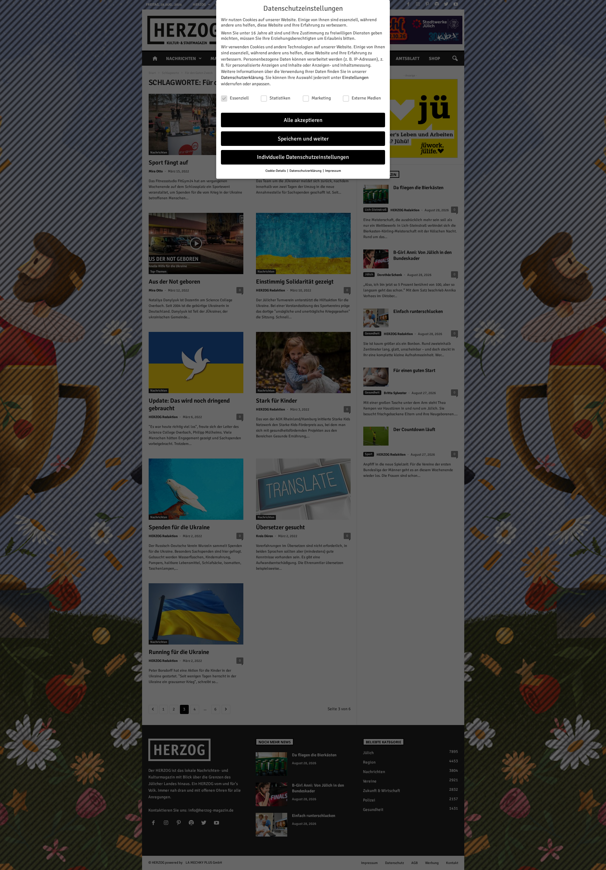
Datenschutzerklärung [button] (305, 171)
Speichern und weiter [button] (303, 138)
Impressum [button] (333, 171)
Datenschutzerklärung (242, 77)
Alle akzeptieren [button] (303, 120)
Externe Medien (366, 98)
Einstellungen (355, 77)
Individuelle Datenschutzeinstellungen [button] (303, 157)
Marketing (321, 98)
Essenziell (239, 98)
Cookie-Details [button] (276, 171)
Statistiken (280, 98)
